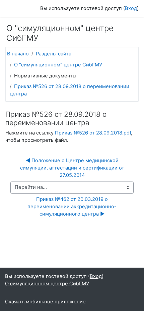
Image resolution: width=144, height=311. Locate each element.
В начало (18, 54)
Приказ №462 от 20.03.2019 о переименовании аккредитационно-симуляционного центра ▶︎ (72, 206)
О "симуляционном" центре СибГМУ (58, 65)
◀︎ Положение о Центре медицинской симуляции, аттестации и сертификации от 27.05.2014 (73, 168)
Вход (131, 8)
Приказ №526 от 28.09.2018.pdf (93, 133)
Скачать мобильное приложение (45, 302)
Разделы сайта (53, 54)
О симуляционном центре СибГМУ (47, 284)
